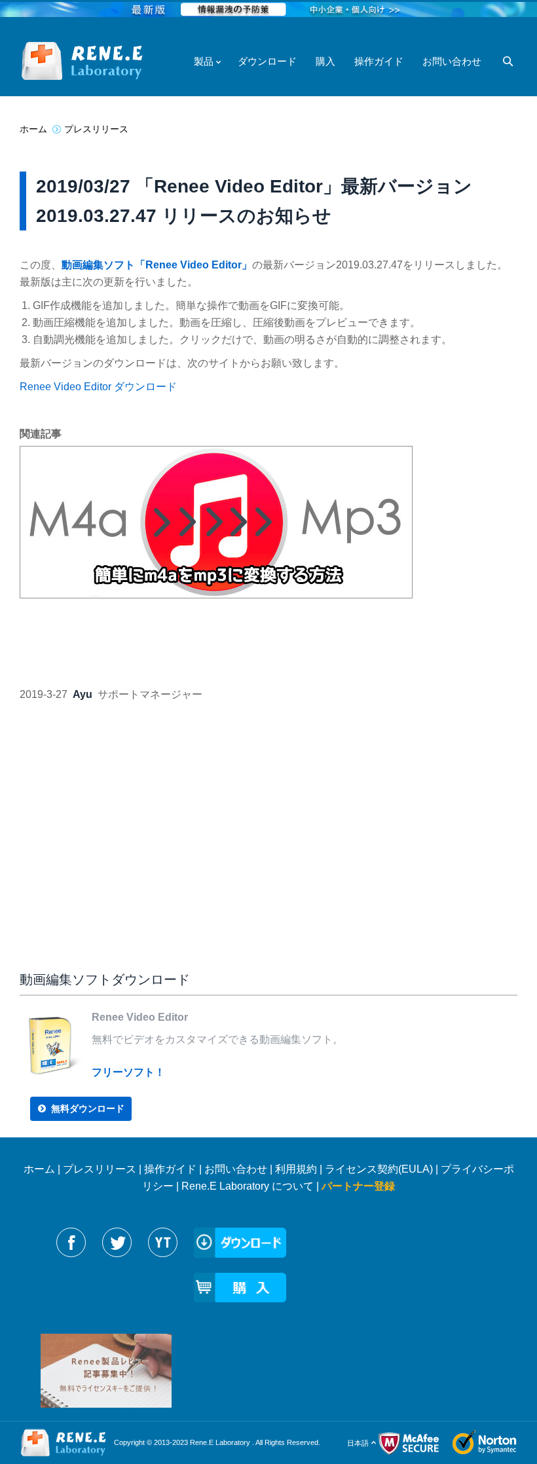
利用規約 (296, 1169)
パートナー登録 (358, 1186)
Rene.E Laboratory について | (251, 1186)
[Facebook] (71, 1242)
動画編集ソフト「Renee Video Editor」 (157, 264)
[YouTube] (162, 1242)
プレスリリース (99, 1169)
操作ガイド (170, 1169)
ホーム (39, 1169)
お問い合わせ (235, 1169)
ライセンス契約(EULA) (379, 1169)
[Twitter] (117, 1242)
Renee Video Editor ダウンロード (98, 386)
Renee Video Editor (140, 1017)
